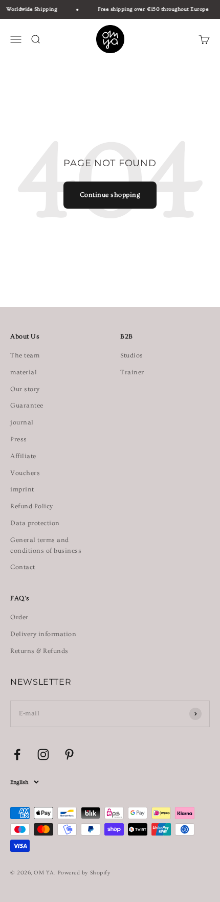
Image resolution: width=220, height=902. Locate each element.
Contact (22, 567)
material (23, 372)
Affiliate (23, 456)
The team (24, 355)
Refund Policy (31, 506)
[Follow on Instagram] (43, 754)
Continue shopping (110, 194)
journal (22, 422)
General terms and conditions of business (45, 545)
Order (19, 617)
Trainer (132, 372)
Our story (25, 389)
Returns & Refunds (39, 651)
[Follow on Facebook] (17, 754)
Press (18, 439)
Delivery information (43, 634)
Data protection (35, 523)
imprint (22, 489)
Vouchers (25, 473)
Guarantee (26, 405)
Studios (131, 355)
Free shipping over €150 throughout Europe (152, 9)
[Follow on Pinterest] (69, 754)
